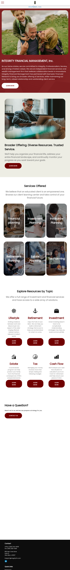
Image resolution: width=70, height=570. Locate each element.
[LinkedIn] (6, 561)
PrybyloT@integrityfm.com (13, 558)
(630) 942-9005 (14, 547)
